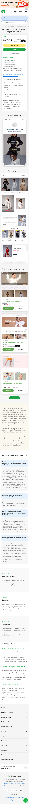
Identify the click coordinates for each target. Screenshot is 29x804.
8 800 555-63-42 (18, 11)
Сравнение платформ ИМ (10, 76)
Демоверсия (8, 308)
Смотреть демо (14, 45)
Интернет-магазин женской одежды (12, 342)
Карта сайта (14, 800)
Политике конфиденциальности (14, 784)
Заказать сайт (19, 13)
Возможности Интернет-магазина (13, 74)
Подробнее (20, 308)
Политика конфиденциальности (14, 798)
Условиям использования (12, 786)
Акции (3, 736)
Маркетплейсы (6, 741)
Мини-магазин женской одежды (11, 301)
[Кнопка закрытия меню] (28, 1)
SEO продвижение (7, 726)
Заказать (14, 49)
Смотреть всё (14, 398)
